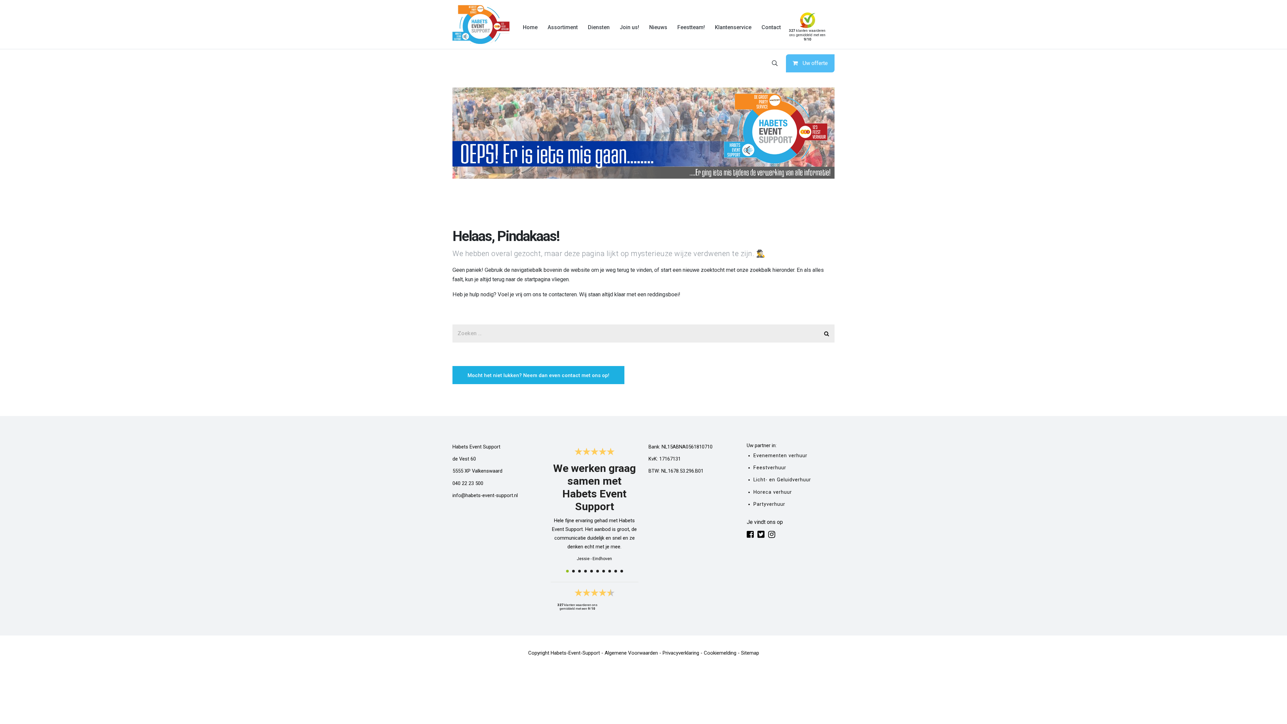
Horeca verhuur (772, 492)
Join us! (629, 27)
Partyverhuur (769, 504)
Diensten (599, 27)
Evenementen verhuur (780, 456)
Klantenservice (733, 27)
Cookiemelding (720, 653)
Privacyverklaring (681, 653)
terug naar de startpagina (521, 279)
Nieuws (658, 27)
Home (530, 27)
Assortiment (563, 27)
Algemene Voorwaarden (631, 653)
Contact (771, 27)
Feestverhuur (769, 468)
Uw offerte (815, 63)
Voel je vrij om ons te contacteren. (538, 294)
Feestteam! (691, 27)
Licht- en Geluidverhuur (782, 480)
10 (621, 571)
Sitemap (750, 653)
